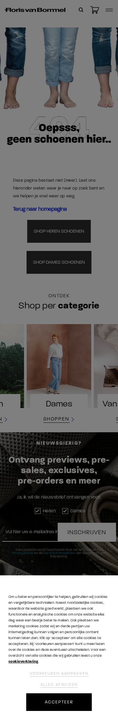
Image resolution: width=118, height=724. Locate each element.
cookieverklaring (23, 661)
